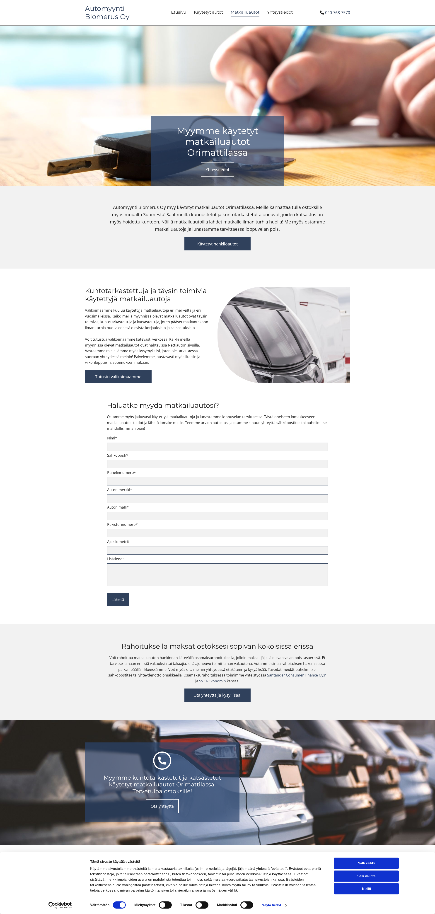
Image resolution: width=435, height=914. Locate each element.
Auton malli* (118, 507)
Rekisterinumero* (122, 524)
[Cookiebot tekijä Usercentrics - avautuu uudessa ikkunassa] (60, 905)
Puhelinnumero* (121, 472)
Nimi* (112, 438)
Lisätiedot (115, 559)
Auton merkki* (119, 490)
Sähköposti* (117, 455)
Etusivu (178, 12)
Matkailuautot (245, 12)
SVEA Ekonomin (212, 681)
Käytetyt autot (208, 12)
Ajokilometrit (118, 542)
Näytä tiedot (271, 905)
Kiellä (366, 889)
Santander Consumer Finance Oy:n (296, 675)
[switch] (165, 905)
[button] (217, 169)
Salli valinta (366, 876)
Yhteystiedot (280, 12)
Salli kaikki (366, 863)
